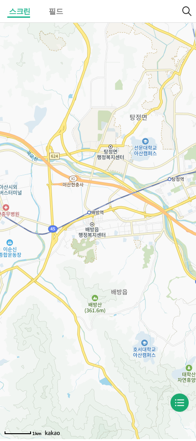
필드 (56, 11)
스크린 (20, 11)
